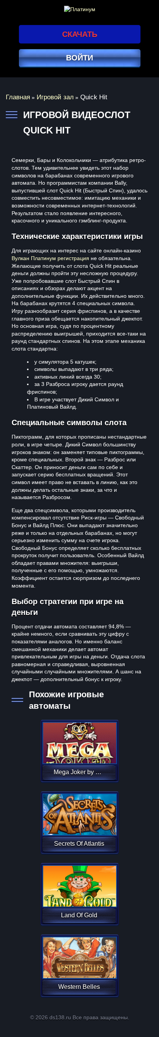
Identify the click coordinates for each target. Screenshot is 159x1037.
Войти (79, 57)
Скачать (79, 34)
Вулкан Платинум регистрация (50, 258)
